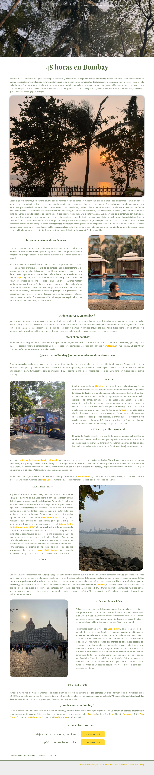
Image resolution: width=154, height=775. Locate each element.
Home (82, 764)
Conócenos (119, 5)
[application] (110, 5)
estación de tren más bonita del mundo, (39, 460)
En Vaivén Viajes (87, 5)
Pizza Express (47, 479)
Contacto (132, 5)
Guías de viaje (103, 5)
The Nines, (101, 584)
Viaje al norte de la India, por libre (112, 764)
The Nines (109, 714)
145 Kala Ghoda (85, 476)
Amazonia (127, 714)
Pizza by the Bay (49, 517)
